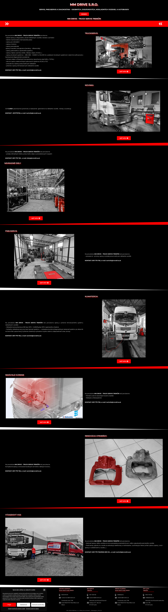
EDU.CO (100, 610)
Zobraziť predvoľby (38, 605)
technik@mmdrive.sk (33, 113)
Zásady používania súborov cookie (16, 608)
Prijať (9, 605)
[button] (44, 590)
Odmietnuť (23, 605)
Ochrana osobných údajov (32, 608)
